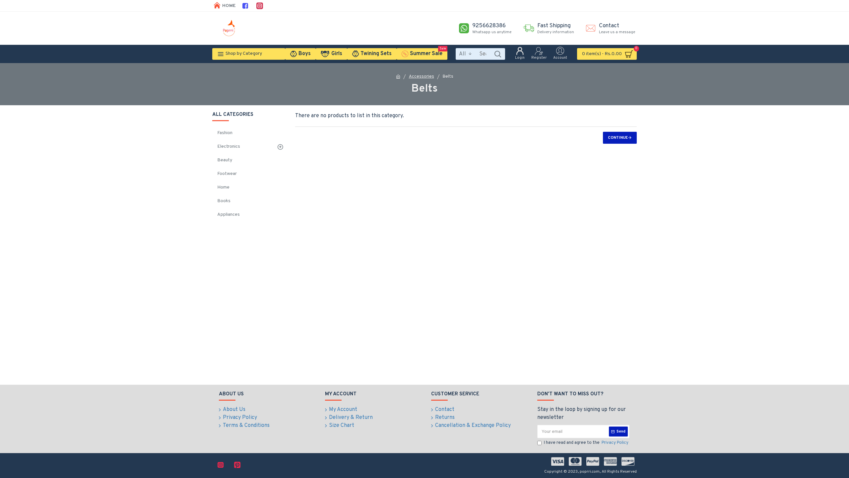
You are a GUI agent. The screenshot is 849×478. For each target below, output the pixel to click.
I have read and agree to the (586, 442)
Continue (618, 137)
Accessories (421, 76)
